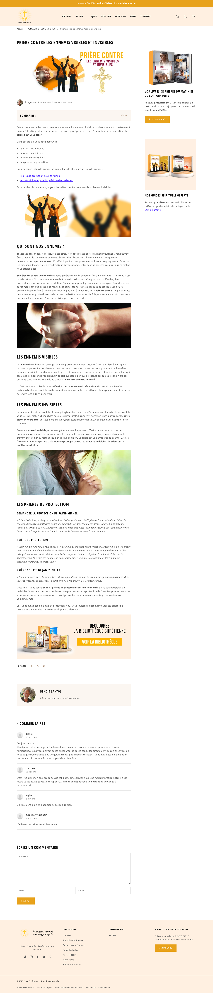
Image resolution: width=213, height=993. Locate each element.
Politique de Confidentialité (98, 987)
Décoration (120, 16)
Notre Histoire (70, 954)
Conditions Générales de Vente (68, 987)
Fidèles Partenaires (72, 964)
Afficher (124, 115)
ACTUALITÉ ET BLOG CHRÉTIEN (41, 28)
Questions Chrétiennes (74, 945)
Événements (145, 16)
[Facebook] (31, 666)
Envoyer (25, 901)
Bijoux (94, 16)
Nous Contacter (70, 950)
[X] (37, 666)
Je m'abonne (165, 947)
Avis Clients (68, 959)
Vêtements (106, 16)
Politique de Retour (25, 987)
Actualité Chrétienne (73, 940)
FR (110, 935)
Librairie (67, 935)
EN (114, 935)
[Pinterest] (43, 666)
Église (133, 16)
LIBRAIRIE (79, 16)
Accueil (20, 28)
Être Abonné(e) (157, 119)
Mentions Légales (44, 987)
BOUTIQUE (66, 16)
